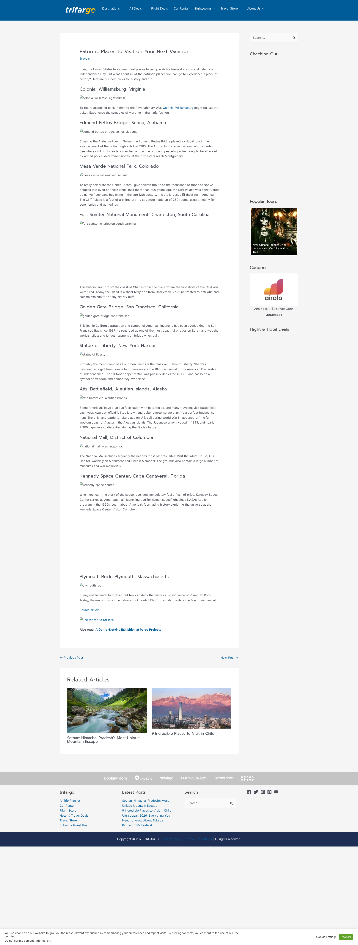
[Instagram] (262, 792)
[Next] (290, 232)
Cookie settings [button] (326, 937)
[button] (121, 8)
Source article (89, 610)
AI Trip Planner (70, 800)
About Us (253, 8)
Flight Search (69, 810)
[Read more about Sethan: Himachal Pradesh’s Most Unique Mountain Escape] (107, 710)
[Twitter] (256, 792)
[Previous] (258, 232)
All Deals (135, 8)
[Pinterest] (269, 792)
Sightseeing (202, 8)
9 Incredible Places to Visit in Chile (183, 733)
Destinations (111, 8)
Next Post (229, 657)
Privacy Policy (171, 839)
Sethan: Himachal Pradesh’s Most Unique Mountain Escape (103, 739)
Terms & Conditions (198, 839)
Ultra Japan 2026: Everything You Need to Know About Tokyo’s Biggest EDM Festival (146, 820)
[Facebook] (249, 792)
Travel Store (229, 8)
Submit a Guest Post (74, 825)
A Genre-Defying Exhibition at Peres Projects (128, 629)
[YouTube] (276, 792)
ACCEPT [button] (346, 936)
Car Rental (181, 8)
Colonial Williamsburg (178, 108)
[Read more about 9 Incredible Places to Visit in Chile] (191, 708)
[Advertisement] (149, 257)
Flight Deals (159, 8)
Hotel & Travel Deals (74, 815)
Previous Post (71, 657)
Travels (85, 58)
